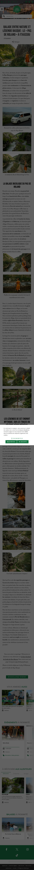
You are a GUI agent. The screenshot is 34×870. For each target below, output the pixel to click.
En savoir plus (18, 438)
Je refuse (12, 442)
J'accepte (24, 442)
